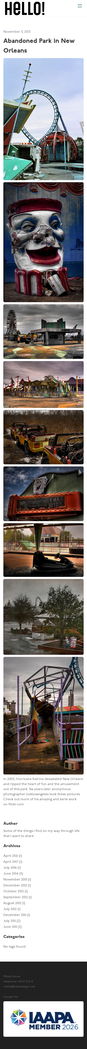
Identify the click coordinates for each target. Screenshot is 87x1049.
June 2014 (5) (13, 874)
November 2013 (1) (17, 880)
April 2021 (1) (12, 856)
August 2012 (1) (14, 903)
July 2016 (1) (12, 868)
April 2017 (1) (12, 862)
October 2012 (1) (15, 891)
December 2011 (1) (16, 915)
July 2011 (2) (11, 921)
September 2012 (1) (17, 897)
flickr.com (16, 804)
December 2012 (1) (17, 885)
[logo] (24, 8)
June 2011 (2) (12, 927)
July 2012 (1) (11, 909)
